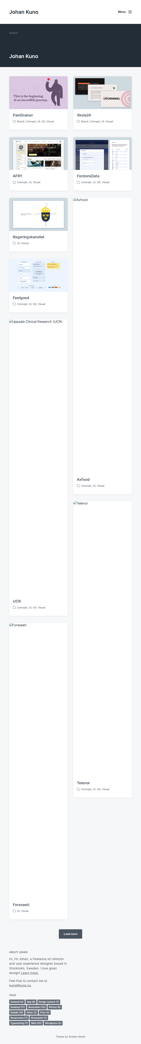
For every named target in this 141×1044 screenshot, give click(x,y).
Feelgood (21, 298)
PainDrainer (23, 115)
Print (44, 1012)
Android (17, 1001)
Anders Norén (77, 1036)
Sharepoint (39, 1017)
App (31, 1001)
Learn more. (30, 973)
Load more (70, 933)
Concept (31, 121)
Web (36, 1023)
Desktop (17, 1007)
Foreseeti (21, 905)
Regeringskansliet (28, 237)
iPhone (55, 1007)
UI (38, 121)
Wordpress (53, 1023)
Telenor (83, 783)
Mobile (16, 1012)
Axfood (83, 479)
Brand (20, 121)
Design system (49, 1001)
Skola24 (84, 115)
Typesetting (19, 1023)
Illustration (37, 1007)
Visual (50, 121)
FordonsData (88, 176)
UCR (17, 601)
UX (43, 121)
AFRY (17, 176)
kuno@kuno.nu (20, 985)
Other (31, 1012)
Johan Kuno (23, 12)
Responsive (19, 1017)
